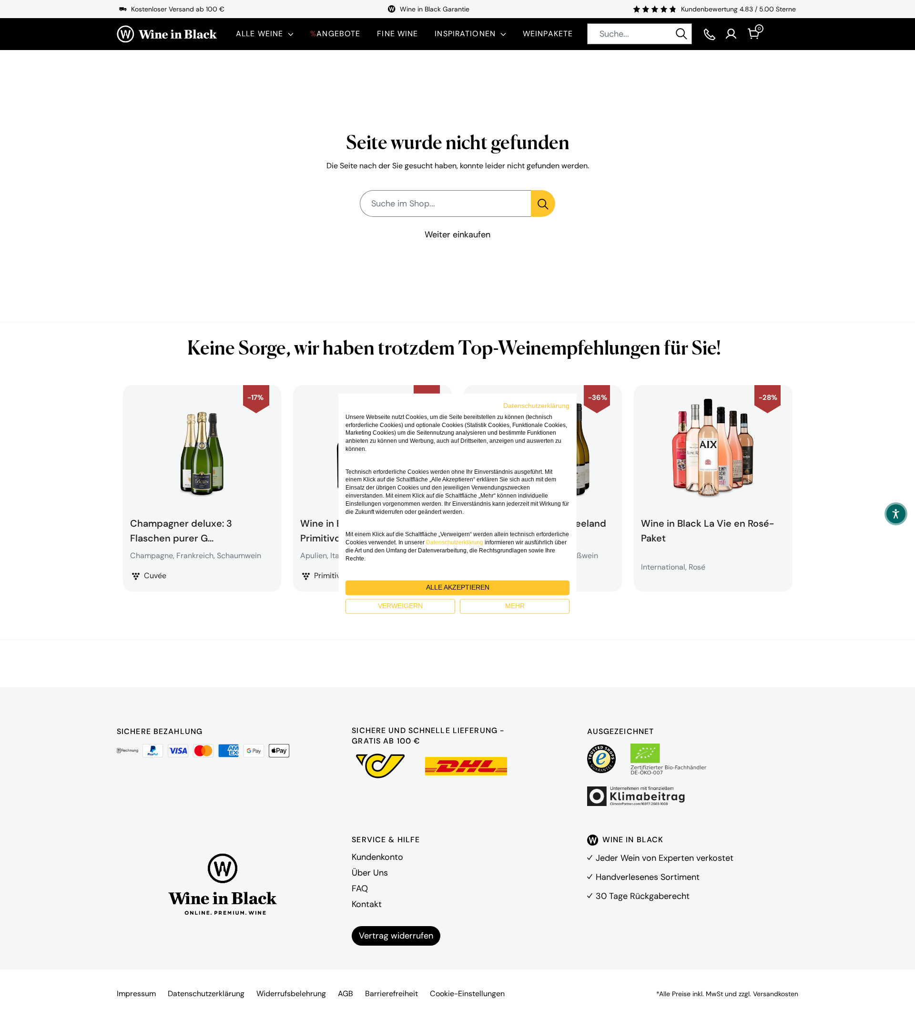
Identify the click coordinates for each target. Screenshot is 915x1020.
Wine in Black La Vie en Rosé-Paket (707, 529)
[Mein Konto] (731, 34)
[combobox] (639, 33)
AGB (345, 994)
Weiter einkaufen (457, 234)
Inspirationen (465, 34)
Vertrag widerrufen (396, 935)
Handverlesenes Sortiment (648, 877)
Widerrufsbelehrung (291, 994)
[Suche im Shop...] (543, 203)
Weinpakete (548, 34)
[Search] (681, 34)
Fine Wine (397, 34)
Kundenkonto (377, 857)
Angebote (335, 34)
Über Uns (370, 872)
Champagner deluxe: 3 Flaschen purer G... (181, 529)
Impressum (136, 994)
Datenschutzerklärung (206, 994)
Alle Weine (259, 34)
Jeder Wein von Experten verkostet (664, 858)
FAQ (360, 888)
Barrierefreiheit (391, 994)
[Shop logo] (167, 34)
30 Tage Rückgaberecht (643, 896)
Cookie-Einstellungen (467, 994)
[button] (895, 513)
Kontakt (367, 904)
